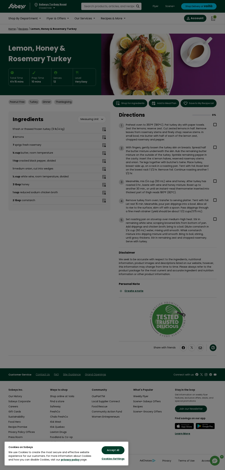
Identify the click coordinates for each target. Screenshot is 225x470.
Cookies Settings (113, 458)
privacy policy (70, 459)
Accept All (113, 450)
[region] (66, 453)
